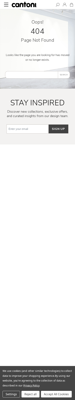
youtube (37, 245)
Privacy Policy (31, 385)
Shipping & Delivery (37, 177)
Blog (37, 307)
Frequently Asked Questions (37, 165)
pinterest (37, 239)
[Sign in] (64, 5)
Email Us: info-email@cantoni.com (37, 328)
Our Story (37, 259)
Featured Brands (37, 277)
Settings (11, 394)
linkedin (37, 233)
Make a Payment (37, 194)
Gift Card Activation (37, 206)
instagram (37, 227)
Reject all (30, 394)
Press (37, 289)
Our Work (37, 271)
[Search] (57, 5)
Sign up (58, 129)
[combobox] (31, 74)
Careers (37, 283)
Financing (38, 200)
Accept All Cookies (56, 394)
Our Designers (37, 265)
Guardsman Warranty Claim (37, 188)
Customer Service (37, 170)
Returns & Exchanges (37, 182)
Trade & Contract (37, 301)
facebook (37, 221)
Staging (37, 295)
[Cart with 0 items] (71, 5)
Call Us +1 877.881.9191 (37, 322)
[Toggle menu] (6, 4)
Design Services (37, 347)
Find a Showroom (38, 341)
